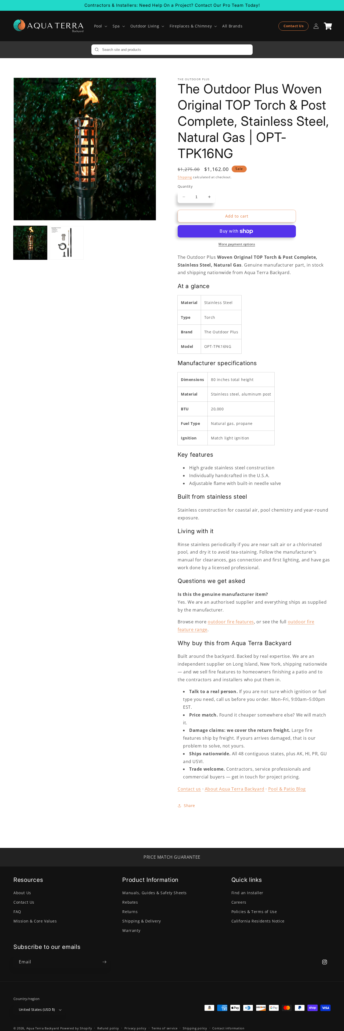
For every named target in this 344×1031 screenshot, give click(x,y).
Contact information (228, 1028)
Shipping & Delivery (141, 921)
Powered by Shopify (76, 1028)
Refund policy (108, 1028)
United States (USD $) (37, 1009)
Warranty (131, 930)
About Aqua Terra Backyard (234, 789)
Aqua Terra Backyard (42, 1028)
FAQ (17, 911)
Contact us (189, 789)
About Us (22, 892)
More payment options (236, 244)
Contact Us (293, 25)
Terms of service (164, 1028)
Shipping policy (195, 1028)
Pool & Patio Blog (287, 789)
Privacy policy (135, 1028)
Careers (238, 902)
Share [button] (189, 805)
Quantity (185, 186)
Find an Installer (247, 892)
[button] (100, 26)
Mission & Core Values (35, 921)
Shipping (185, 177)
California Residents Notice (258, 921)
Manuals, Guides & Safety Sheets (154, 892)
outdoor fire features (231, 622)
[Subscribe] (104, 962)
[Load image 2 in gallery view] (66, 243)
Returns (130, 911)
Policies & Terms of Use (254, 911)
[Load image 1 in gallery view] (30, 243)
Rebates (130, 902)
